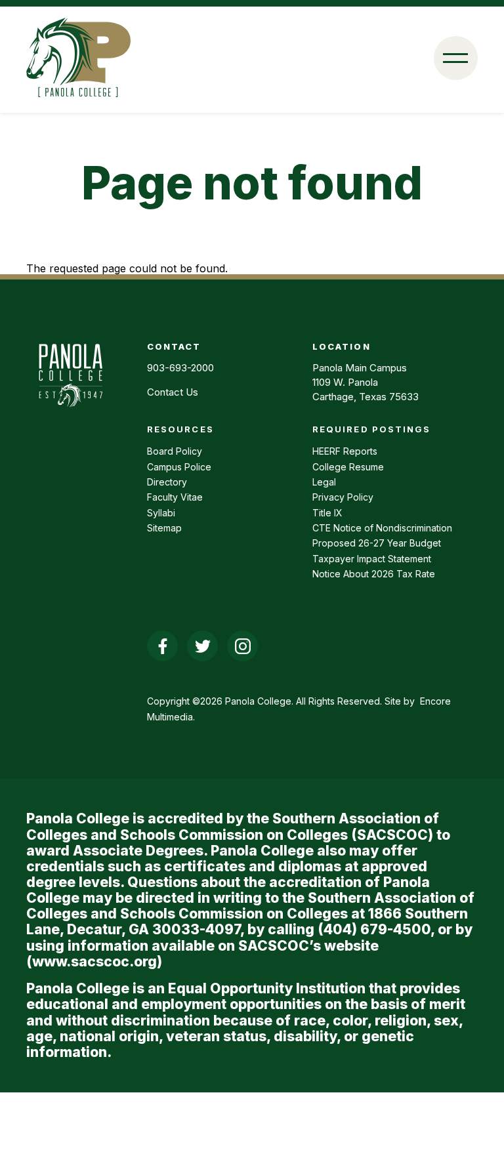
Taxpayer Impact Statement (371, 558)
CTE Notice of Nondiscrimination (382, 527)
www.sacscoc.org (94, 961)
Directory (167, 481)
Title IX (327, 512)
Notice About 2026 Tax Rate (373, 573)
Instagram (242, 646)
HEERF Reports (344, 451)
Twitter (202, 646)
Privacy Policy (342, 497)
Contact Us (172, 392)
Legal (324, 481)
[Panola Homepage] (70, 414)
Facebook (162, 646)
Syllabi (161, 512)
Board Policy (174, 451)
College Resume (348, 466)
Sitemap (164, 527)
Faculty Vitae (175, 497)
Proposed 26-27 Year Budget (376, 542)
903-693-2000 (180, 368)
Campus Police (179, 466)
